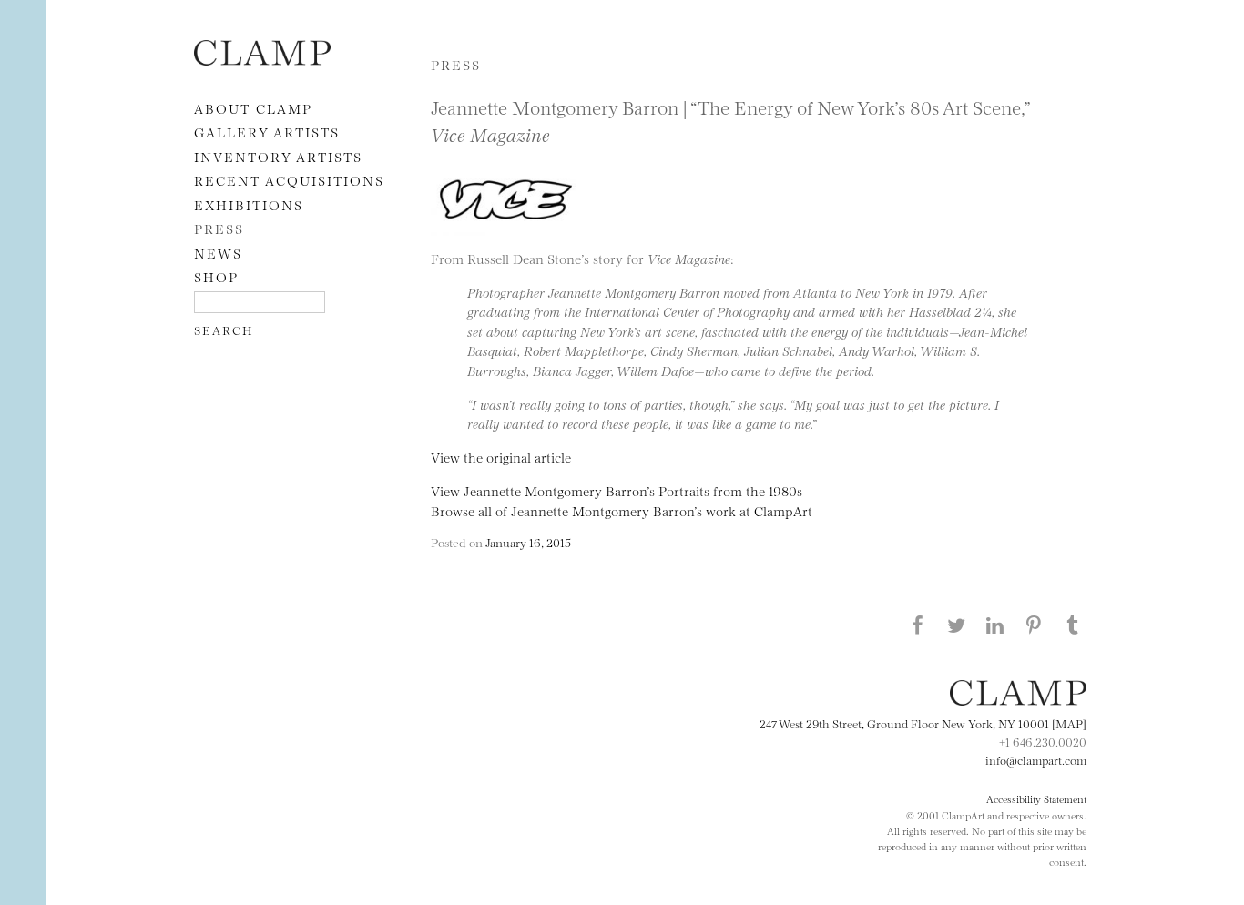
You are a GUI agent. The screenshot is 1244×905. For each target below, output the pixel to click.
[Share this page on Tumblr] (1072, 624)
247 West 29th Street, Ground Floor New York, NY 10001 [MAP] (923, 723)
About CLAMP (253, 108)
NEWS (218, 252)
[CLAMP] (262, 59)
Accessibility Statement (1036, 798)
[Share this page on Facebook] (917, 624)
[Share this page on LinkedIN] (995, 624)
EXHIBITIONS (248, 204)
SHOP (216, 276)
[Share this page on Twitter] (956, 624)
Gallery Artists (267, 131)
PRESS (219, 228)
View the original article (501, 456)
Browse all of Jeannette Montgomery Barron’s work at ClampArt (621, 510)
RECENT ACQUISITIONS (289, 179)
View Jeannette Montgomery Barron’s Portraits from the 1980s (616, 490)
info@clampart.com (1035, 759)
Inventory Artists (278, 156)
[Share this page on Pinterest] (1033, 624)
